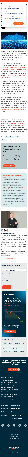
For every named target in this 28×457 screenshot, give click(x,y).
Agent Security (17, 343)
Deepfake (4, 139)
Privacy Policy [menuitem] (14, 434)
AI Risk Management (8, 346)
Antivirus (22, 346)
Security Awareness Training (14, 123)
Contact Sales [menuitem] (15, 405)
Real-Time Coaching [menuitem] (7, 385)
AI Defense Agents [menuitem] (7, 380)
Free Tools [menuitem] (4, 405)
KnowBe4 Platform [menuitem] (7, 378)
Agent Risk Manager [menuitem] (7, 399)
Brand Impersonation (18, 348)
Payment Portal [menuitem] (16, 415)
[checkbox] (14, 279)
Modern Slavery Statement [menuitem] (14, 441)
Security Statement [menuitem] (14, 438)
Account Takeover (7, 343)
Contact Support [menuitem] (16, 412)
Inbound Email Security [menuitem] (8, 392)
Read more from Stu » (7, 259)
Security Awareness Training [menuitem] (10, 382)
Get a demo (12, 369)
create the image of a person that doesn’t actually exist (13, 109)
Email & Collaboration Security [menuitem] (10, 389)
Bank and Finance (7, 348)
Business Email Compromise (10, 351)
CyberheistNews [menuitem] (16, 418)
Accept (18, 23)
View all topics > (22, 354)
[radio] (14, 276)
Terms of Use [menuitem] (14, 436)
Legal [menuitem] (14, 432)
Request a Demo (9, 165)
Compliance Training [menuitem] (7, 387)
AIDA (16, 346)
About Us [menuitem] (4, 415)
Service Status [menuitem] (15, 408)
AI (23, 343)
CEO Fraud (21, 351)
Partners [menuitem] (4, 412)
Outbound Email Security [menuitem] (9, 394)
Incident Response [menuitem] (7, 396)
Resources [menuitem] (4, 408)
